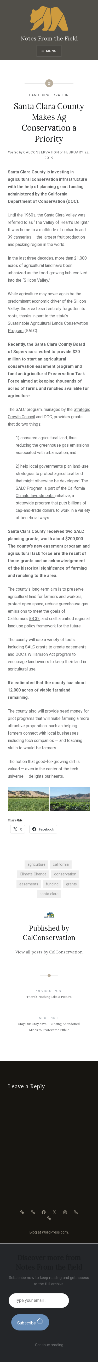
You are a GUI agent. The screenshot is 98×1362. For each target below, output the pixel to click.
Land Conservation (49, 95)
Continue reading (49, 1345)
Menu (51, 51)
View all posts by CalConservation (49, 952)
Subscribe (27, 1322)
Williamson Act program (49, 654)
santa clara (49, 894)
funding (52, 884)
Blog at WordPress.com (49, 1232)
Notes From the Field (49, 38)
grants (71, 884)
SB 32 (34, 618)
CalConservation (41, 152)
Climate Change (33, 874)
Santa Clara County (26, 531)
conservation (65, 874)
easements (28, 884)
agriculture (36, 864)
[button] (28, 799)
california (61, 864)
